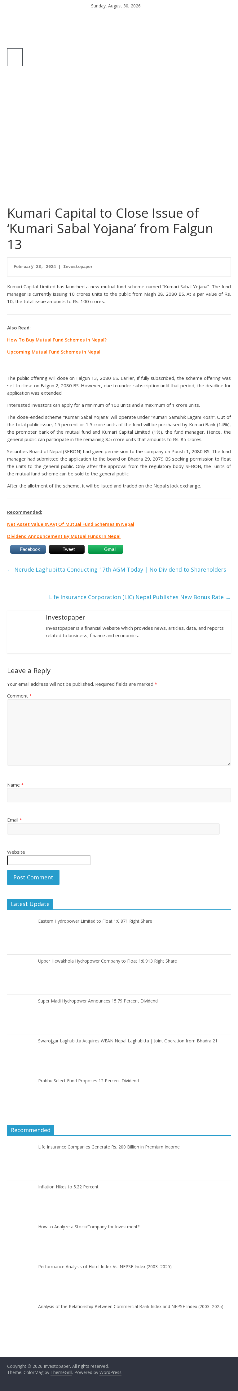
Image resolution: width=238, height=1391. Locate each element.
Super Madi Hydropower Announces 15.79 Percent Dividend (98, 1001)
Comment (19, 696)
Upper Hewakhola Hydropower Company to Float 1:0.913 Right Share (107, 961)
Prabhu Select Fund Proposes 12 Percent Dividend (88, 1081)
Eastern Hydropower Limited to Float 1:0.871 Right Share (95, 921)
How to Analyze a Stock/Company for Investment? (88, 1227)
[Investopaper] (119, 15)
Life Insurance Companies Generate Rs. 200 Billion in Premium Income (109, 1147)
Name (15, 785)
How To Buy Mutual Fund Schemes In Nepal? (57, 340)
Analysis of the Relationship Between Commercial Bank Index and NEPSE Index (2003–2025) (130, 1306)
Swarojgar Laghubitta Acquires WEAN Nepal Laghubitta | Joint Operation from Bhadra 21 (128, 1041)
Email (14, 820)
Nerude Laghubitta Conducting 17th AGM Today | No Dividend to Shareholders (116, 569)
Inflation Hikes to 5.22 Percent (68, 1187)
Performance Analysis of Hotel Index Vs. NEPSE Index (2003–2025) (105, 1266)
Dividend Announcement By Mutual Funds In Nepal (64, 536)
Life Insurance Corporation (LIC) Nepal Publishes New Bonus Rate (140, 597)
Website (16, 852)
